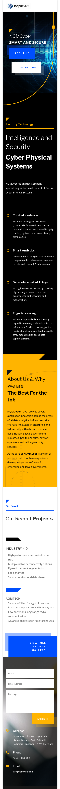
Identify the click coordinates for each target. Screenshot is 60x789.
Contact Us (26, 67)
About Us (22, 53)
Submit (43, 719)
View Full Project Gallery (38, 647)
